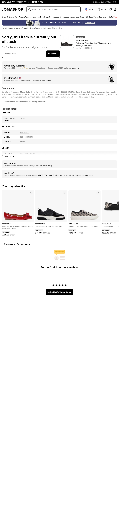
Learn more (76, 68)
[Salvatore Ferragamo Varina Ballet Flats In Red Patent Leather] (31, 193)
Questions (23, 244)
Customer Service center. (84, 175)
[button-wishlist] (110, 9)
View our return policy (44, 166)
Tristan (24, 28)
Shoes (10, 28)
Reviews (9, 244)
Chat (61, 175)
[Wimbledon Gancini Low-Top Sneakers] (98, 193)
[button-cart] (115, 9)
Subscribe (53, 54)
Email (55, 175)
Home (4, 28)
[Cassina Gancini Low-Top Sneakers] (64, 193)
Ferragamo (16, 28)
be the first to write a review (59, 292)
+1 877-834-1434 (45, 175)
